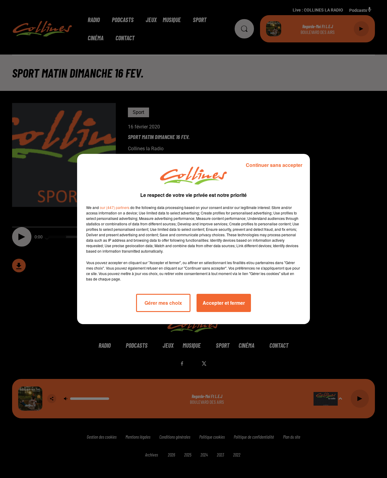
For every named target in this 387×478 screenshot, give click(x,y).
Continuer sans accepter (274, 164)
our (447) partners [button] (114, 207)
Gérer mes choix (163, 302)
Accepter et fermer (224, 302)
